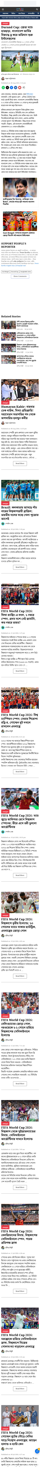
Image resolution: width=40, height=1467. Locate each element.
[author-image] (3, 78)
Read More (20, 463)
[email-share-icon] (19, 88)
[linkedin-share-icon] (15, 88)
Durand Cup (14, 272)
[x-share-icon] (7, 88)
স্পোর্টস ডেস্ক (9, 523)
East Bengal (5, 272)
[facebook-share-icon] (11, 88)
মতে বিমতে (21, 14)
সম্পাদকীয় (31, 14)
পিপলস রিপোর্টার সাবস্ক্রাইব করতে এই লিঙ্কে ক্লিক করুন (20, 265)
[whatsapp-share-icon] (3, 88)
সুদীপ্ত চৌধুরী (9, 731)
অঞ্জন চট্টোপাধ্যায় (10, 78)
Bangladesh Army (26, 272)
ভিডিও (13, 14)
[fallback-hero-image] (8, 325)
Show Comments (20, 276)
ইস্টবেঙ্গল (30, 94)
